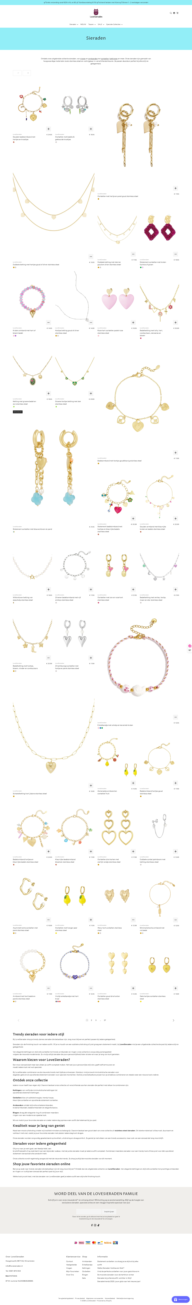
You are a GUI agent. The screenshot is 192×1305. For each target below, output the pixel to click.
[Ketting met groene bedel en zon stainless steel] (32, 369)
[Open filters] (17, 73)
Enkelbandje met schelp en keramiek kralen (115, 725)
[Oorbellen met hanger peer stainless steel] (74, 896)
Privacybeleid (80, 1298)
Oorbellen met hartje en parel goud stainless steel (118, 196)
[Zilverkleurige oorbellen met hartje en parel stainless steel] (74, 633)
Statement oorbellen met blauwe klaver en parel (32, 529)
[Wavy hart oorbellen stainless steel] (117, 896)
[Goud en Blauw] (13, 531)
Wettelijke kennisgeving (125, 1298)
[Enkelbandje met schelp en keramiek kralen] (138, 663)
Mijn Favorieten (72, 1271)
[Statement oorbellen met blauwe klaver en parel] (53, 467)
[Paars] (15, 335)
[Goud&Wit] (13, 602)
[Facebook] (92, 1225)
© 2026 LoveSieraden (88, 1301)
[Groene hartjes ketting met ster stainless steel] (74, 369)
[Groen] (102, 728)
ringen (83, 59)
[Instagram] (95, 1225)
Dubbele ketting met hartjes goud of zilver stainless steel (36, 265)
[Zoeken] (171, 13)
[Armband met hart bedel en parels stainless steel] (32, 964)
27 (105, 1020)
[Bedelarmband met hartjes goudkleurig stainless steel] (138, 399)
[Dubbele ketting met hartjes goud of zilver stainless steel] (53, 203)
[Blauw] (100, 728)
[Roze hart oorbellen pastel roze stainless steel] (117, 298)
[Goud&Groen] (13, 406)
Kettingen (86, 1268)
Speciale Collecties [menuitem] (113, 24)
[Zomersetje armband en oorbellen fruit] (117, 759)
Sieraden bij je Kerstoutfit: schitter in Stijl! (114, 1278)
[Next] (173, 1020)
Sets (84, 1278)
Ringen (85, 1275)
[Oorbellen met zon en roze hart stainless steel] (117, 565)
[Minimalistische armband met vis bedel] (159, 896)
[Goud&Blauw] (56, 1001)
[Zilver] (56, 142)
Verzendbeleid (110, 1298)
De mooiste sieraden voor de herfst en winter (115, 1275)
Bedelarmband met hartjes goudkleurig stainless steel (120, 461)
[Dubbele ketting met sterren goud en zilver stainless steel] (117, 230)
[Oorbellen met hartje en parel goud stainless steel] (138, 135)
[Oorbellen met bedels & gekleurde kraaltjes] (74, 105)
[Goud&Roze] (140, 338)
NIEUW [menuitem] (83, 24)
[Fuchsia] (142, 267)
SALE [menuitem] (100, 24)
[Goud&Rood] (59, 1001)
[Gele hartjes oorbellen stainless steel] (159, 964)
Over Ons (70, 1275)
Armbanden (87, 1261)
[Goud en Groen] (140, 267)
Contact (69, 1261)
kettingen (114, 59)
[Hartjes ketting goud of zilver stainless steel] (74, 298)
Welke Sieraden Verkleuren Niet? (110, 1268)
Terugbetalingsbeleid (65, 1298)
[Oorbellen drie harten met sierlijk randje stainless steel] (117, 827)
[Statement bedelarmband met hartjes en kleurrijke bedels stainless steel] (117, 494)
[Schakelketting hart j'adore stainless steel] (53, 732)
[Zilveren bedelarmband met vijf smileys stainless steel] (74, 565)
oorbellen (105, 59)
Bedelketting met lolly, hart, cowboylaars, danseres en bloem (151, 333)
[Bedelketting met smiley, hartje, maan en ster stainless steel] (159, 565)
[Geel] (56, 933)
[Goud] (98, 199)
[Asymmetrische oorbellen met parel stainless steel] (32, 896)
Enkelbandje (87, 1265)
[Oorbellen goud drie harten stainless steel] (117, 964)
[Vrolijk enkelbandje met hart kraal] (74, 964)
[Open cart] (177, 13)
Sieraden (73, 24)
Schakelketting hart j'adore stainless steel (30, 794)
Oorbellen (86, 1271)
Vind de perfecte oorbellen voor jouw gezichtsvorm (118, 1271)
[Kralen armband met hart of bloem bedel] (32, 298)
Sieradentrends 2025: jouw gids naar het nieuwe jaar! (119, 1281)
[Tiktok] (98, 1225)
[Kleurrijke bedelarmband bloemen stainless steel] (74, 827)
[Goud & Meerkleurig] (13, 142)
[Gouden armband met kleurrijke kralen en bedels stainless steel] (159, 494)
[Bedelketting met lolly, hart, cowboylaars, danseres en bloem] (159, 298)
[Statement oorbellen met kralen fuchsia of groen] (159, 230)
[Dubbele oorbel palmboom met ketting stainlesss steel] (159, 827)
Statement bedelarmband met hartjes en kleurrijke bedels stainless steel (110, 529)
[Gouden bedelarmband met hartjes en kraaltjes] (32, 105)
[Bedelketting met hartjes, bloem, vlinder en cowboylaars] (32, 633)
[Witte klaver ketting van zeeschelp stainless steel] (32, 565)
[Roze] (13, 335)
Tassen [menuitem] (91, 24)
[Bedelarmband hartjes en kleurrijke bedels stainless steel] (32, 827)
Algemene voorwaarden (94, 1298)
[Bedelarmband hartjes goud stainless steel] (159, 759)
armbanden (93, 59)
